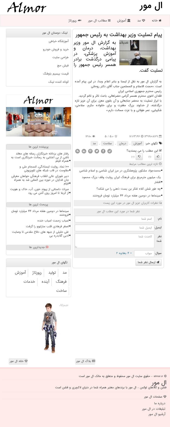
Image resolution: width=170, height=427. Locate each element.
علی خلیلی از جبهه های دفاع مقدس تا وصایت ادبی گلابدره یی (40, 234)
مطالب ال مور (98, 20)
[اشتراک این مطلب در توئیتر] (96, 151)
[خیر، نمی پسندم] (139, 156)
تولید (52, 273)
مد (139, 20)
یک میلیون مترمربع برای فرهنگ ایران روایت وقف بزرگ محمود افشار (121, 179)
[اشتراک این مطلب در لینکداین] (84, 151)
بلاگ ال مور (84, 361)
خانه (155, 20)
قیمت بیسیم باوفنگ (56, 74)
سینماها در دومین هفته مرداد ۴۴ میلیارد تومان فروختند (127, 196)
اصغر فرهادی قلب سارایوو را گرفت (47, 226)
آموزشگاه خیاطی (59, 41)
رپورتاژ (73, 20)
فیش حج (63, 65)
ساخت (61, 291)
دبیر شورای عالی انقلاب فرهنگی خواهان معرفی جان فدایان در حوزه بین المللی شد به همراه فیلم (40, 180)
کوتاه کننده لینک (58, 82)
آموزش (122, 20)
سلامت (107, 143)
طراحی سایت (60, 57)
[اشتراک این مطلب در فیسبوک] (103, 151)
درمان (122, 143)
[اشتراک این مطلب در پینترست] (90, 151)
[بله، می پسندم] (158, 156)
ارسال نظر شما (147, 262)
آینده (45, 282)
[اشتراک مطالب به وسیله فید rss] (77, 151)
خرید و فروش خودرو (56, 49)
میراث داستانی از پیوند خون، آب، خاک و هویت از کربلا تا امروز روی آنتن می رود (39, 191)
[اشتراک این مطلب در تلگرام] (109, 151)
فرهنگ (61, 282)
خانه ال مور (17, 361)
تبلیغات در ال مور (153, 408)
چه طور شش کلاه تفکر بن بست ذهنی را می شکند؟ (129, 189)
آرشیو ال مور (157, 414)
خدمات (29, 282)
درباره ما (159, 403)
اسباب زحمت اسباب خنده (53, 221)
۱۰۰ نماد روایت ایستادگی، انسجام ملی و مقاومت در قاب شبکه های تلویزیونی (44, 169)
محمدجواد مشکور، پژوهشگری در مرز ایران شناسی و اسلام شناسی (120, 171)
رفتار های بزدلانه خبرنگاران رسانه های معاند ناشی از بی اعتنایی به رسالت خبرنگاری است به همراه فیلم (40, 157)
